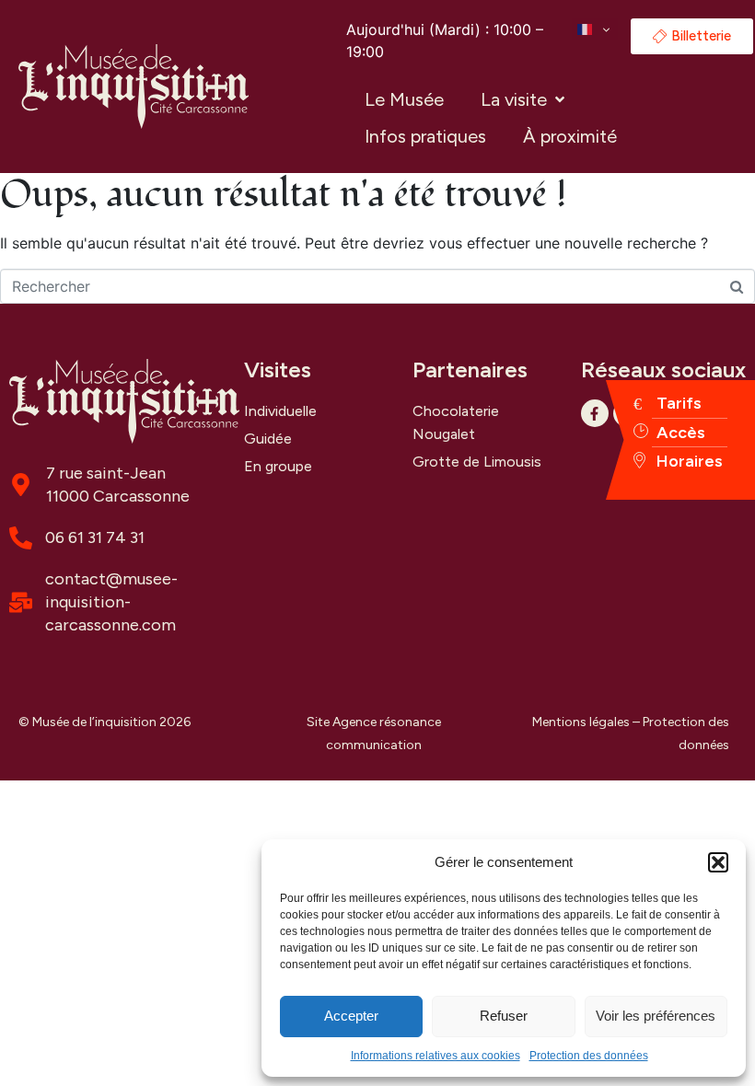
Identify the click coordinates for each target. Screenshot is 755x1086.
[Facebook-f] (595, 413)
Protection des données (588, 1055)
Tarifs (679, 403)
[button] (718, 862)
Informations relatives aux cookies (435, 1055)
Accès (680, 432)
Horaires (689, 461)
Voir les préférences (655, 1015)
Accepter (351, 1015)
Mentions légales (581, 722)
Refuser (504, 1015)
